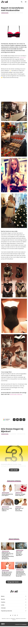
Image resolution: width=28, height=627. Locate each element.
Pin (20, 419)
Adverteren (13, 618)
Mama (2, 596)
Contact (14, 619)
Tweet (17, 419)
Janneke (21, 12)
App (24, 419)
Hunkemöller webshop (16, 394)
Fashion (3, 602)
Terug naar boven (13, 582)
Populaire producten (6, 611)
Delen (14, 419)
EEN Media (24, 624)
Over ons (8, 618)
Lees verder (14, 470)
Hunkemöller (22, 57)
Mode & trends (5, 12)
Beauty (3, 599)
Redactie (4, 618)
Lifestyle (3, 608)
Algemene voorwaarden (21, 618)
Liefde (2, 605)
